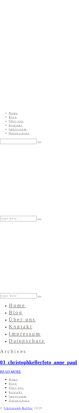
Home (13, 113)
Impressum (18, 129)
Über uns (16, 121)
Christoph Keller (18, 408)
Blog (13, 117)
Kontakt (15, 125)
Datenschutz (19, 133)
